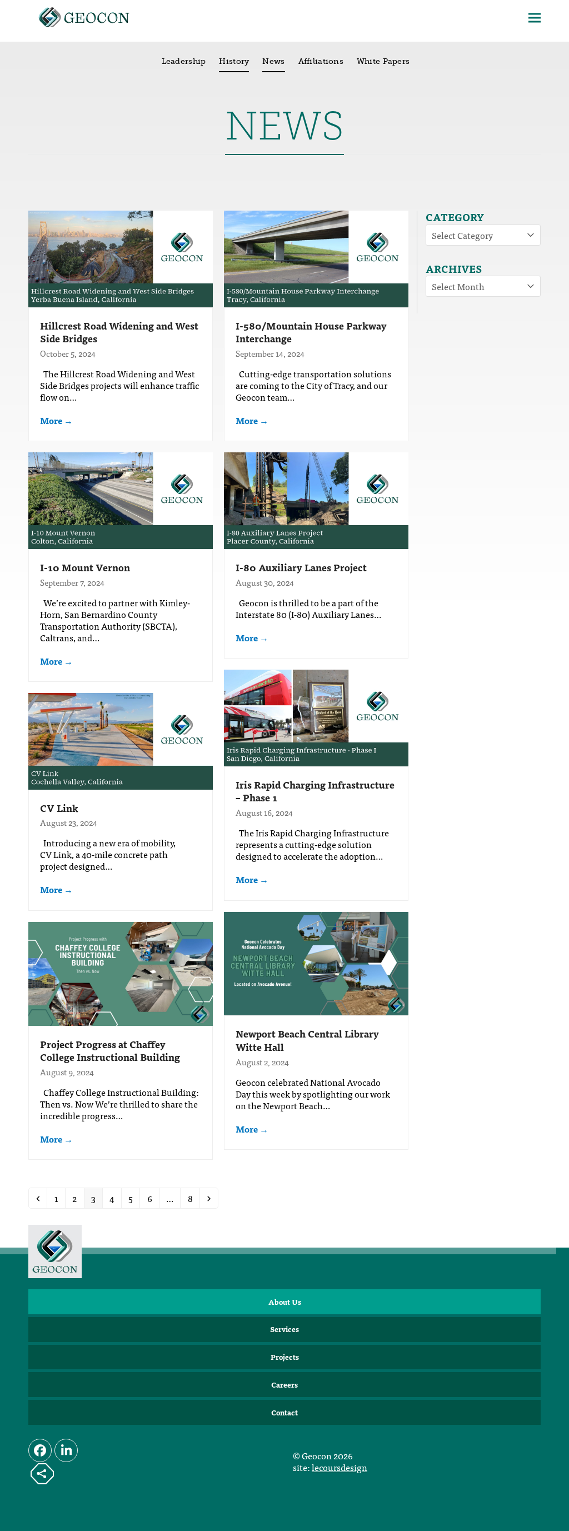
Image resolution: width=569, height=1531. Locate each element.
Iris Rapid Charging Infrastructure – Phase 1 (315, 791)
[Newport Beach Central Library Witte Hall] (316, 962)
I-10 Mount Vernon (85, 567)
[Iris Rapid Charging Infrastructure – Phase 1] (316, 716)
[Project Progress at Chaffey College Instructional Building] (120, 972)
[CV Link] (120, 739)
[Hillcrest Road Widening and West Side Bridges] (120, 257)
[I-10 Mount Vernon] (120, 499)
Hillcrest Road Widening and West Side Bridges (119, 332)
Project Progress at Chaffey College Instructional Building (110, 1050)
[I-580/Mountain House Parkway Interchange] (316, 257)
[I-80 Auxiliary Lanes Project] (316, 499)
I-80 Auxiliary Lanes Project (301, 567)
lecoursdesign (339, 1467)
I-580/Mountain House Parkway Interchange (311, 332)
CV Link (59, 807)
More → (56, 420)
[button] (534, 18)
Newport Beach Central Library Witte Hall (307, 1040)
